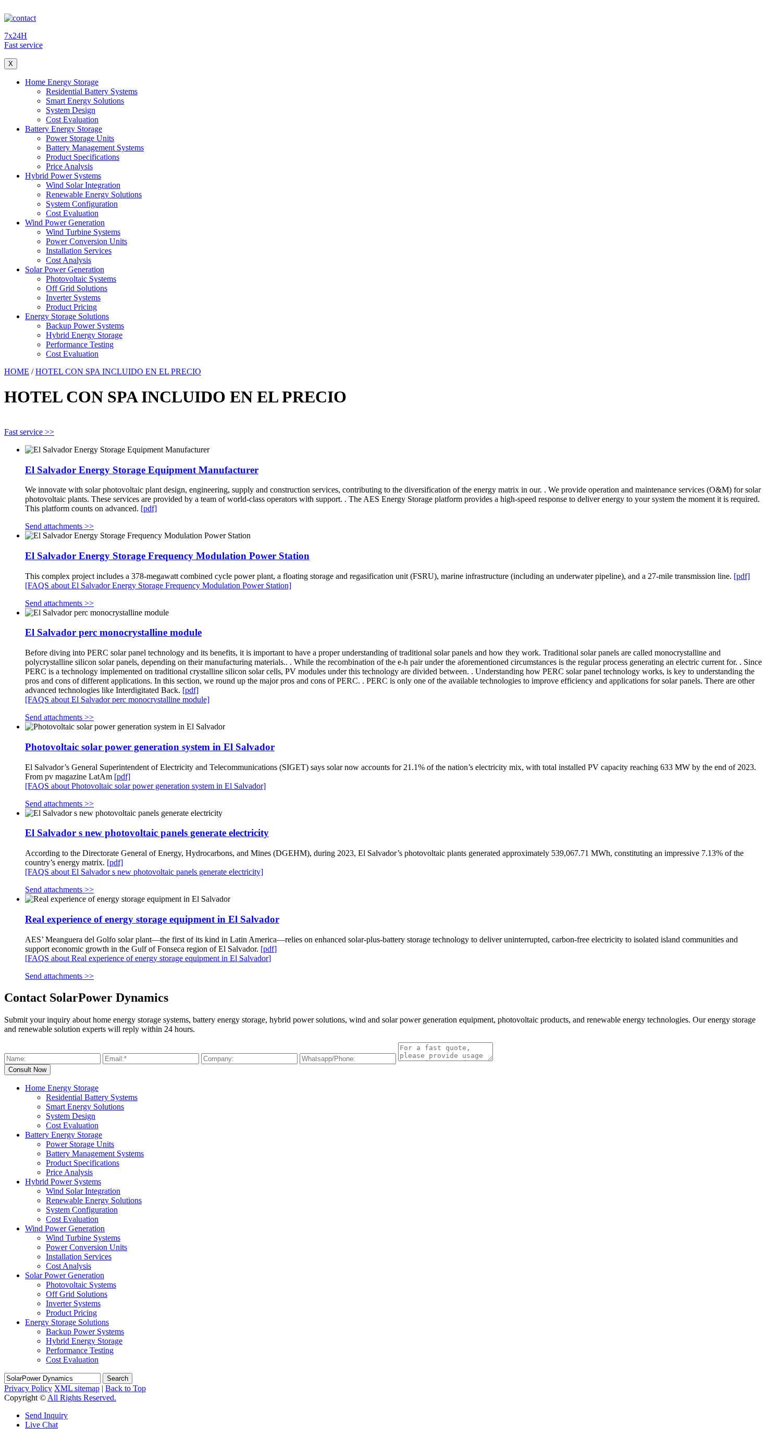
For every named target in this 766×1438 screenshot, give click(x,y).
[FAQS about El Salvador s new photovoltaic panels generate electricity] (144, 871)
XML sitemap (77, 1388)
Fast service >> (29, 431)
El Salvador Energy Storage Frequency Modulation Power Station (167, 555)
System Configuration (82, 203)
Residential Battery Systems (92, 91)
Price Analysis (69, 166)
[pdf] (149, 508)
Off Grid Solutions (76, 288)
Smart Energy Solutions (85, 100)
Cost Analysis (68, 260)
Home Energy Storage (61, 82)
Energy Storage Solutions (67, 316)
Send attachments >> (59, 526)
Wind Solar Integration (83, 185)
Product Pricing (71, 306)
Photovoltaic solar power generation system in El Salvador (150, 746)
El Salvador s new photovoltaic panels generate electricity (147, 832)
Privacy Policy (28, 1388)
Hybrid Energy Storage (84, 335)
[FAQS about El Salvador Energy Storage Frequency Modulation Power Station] (158, 585)
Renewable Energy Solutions (94, 194)
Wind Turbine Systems (83, 232)
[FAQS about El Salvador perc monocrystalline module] (117, 699)
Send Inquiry (46, 1415)
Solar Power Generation (64, 269)
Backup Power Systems (85, 325)
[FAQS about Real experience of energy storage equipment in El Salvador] (148, 958)
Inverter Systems (73, 297)
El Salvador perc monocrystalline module (113, 632)
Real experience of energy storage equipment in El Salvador (152, 919)
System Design (70, 110)
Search (117, 1378)
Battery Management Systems (95, 147)
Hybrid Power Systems (63, 175)
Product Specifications (82, 157)
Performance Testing (80, 344)
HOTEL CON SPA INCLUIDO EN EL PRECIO (118, 371)
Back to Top (125, 1388)
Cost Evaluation (72, 119)
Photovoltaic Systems (81, 278)
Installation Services (79, 250)
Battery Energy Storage (63, 128)
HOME (16, 371)
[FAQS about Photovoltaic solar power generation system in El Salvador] (145, 785)
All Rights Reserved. (81, 1397)
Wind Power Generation (65, 222)
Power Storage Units (80, 138)
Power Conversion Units (86, 241)
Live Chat (41, 1424)
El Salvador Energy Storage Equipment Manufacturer (141, 469)
